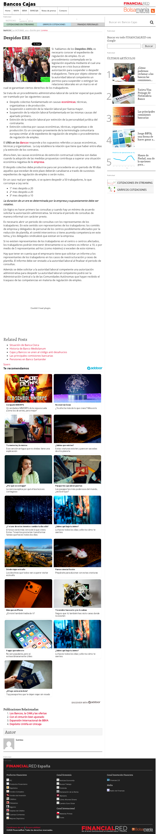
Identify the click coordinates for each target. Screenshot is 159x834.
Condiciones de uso (15, 827)
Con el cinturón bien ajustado (27, 717)
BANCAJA (34, 10)
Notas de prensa (49, 10)
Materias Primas (65, 813)
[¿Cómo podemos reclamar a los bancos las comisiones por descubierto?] (124, 72)
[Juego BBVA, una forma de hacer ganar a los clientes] (124, 137)
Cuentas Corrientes (17, 814)
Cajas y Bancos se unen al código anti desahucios (38, 352)
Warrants (63, 796)
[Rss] (153, 11)
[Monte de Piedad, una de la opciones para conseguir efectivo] (124, 159)
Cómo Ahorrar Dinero (68, 799)
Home (7, 10)
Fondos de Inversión (17, 795)
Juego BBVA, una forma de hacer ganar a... (146, 136)
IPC (10, 780)
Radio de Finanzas (117, 790)
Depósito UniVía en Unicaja (25, 724)
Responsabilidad (33, 827)
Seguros (12, 807)
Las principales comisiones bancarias (31, 355)
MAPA (16, 10)
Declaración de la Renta (68, 792)
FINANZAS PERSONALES (87, 24)
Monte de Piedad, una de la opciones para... (146, 159)
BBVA (24, 10)
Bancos (7, 30)
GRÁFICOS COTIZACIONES (54, 24)
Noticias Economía (66, 780)
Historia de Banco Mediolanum (28, 348)
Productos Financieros (18, 784)
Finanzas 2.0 (114, 780)
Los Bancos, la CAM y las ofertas (28, 713)
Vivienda (63, 788)
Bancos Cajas (19, 4)
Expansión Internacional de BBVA (29, 720)
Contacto (63, 10)
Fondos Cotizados (16, 792)
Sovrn (6, 364)
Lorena (44, 30)
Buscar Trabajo (65, 784)
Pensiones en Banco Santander (28, 359)
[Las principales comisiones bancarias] (124, 116)
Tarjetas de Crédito (17, 810)
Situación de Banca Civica (24, 345)
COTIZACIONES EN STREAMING (20, 24)
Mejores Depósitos (16, 818)
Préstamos (13, 803)
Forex (61, 817)
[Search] (151, 22)
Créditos (12, 799)
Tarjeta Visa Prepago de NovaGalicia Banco (144, 94)
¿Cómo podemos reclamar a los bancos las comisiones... (145, 74)
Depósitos (13, 788)
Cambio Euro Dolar (67, 803)
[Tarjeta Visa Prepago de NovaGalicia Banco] (124, 94)
